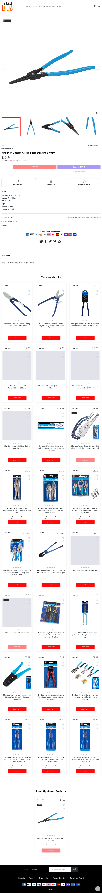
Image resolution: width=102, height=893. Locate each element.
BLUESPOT (75, 286)
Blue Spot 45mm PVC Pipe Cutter (17, 633)
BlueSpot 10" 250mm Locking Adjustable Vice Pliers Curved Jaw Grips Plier (17, 510)
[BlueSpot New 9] (16, 674)
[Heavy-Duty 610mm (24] (50, 550)
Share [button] (5, 226)
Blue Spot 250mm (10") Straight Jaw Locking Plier (17, 447)
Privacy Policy (44, 878)
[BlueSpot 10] (16, 487)
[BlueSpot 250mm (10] (85, 303)
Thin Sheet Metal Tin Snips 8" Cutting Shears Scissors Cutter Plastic (17, 325)
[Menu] (99, 6)
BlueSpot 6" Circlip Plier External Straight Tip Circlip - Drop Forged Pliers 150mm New (85, 759)
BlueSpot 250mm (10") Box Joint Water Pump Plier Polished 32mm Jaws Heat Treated (85, 326)
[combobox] (55, 6)
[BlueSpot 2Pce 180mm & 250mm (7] (16, 550)
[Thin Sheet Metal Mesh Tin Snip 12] (50, 303)
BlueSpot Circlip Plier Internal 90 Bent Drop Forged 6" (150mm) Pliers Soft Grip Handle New (51, 759)
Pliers (14, 198)
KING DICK (40, 800)
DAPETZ (6, 286)
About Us (32, 878)
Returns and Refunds (77, 878)
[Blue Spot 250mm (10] (16, 425)
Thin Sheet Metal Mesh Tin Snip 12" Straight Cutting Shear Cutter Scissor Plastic (51, 326)
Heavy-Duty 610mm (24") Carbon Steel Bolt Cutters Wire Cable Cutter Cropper (51, 572)
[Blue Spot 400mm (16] (50, 365)
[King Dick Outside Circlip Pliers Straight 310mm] (51, 817)
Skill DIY (53, 889)
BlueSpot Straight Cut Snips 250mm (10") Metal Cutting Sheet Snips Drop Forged (85, 635)
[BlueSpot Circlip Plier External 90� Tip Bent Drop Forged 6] (16, 736)
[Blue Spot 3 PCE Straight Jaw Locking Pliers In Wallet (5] (85, 365)
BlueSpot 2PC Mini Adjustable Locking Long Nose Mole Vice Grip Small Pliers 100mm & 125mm (51, 510)
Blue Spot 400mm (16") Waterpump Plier (51, 387)
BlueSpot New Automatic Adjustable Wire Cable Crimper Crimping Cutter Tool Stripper (51, 697)
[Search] (81, 6)
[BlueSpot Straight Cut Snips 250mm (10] (85, 612)
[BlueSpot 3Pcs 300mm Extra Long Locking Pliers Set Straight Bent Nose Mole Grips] (50, 425)
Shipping (11, 160)
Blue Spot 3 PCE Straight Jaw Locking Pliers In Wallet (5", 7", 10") (85, 387)
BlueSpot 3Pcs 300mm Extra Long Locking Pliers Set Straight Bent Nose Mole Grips (51, 448)
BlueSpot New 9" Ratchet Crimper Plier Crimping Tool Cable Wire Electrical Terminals (17, 697)
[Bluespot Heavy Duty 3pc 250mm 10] (50, 612)
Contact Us (21, 878)
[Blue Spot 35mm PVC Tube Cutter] (85, 550)
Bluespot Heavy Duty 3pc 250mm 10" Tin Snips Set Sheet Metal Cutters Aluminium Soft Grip (51, 635)
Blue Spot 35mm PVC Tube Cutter (85, 571)
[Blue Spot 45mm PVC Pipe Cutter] (16, 612)
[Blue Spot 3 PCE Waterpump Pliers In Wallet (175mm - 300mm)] (16, 365)
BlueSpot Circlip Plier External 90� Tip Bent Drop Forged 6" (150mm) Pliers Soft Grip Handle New (17, 759)
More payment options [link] (79, 171)
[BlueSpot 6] (85, 736)
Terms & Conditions (59, 878)
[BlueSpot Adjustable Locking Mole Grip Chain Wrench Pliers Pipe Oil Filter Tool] (85, 425)
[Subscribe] (74, 869)
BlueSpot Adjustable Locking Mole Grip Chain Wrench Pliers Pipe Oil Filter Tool (85, 447)
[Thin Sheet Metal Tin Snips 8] (16, 303)
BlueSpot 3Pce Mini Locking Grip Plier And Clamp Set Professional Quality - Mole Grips (85, 510)
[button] (97, 67)
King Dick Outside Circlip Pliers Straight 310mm (51, 839)
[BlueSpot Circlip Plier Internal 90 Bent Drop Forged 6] (50, 736)
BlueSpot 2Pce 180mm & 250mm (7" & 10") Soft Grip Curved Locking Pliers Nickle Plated (17, 573)
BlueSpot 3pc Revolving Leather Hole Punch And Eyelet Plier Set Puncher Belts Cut (85, 697)
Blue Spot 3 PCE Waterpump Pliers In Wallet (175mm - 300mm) (17, 387)
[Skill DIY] (7, 6)
